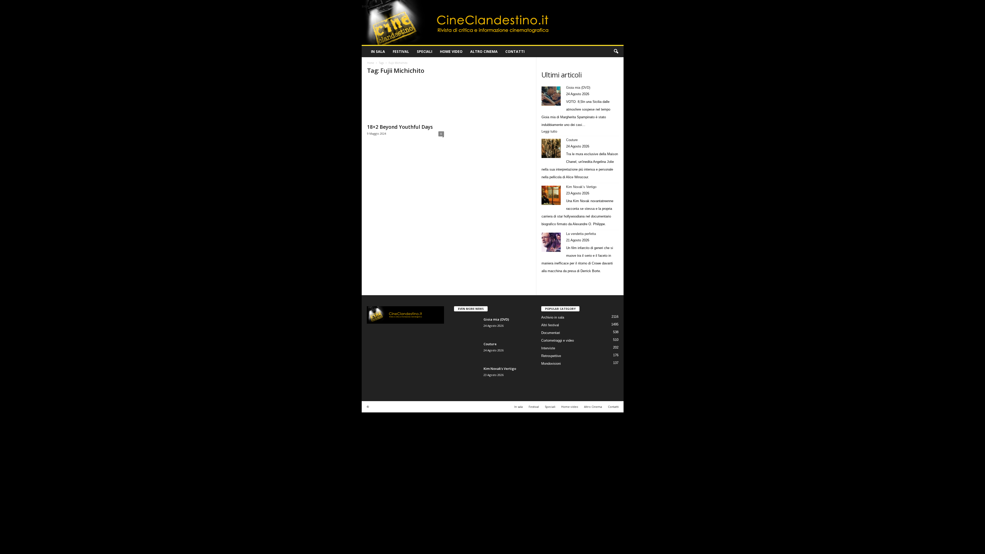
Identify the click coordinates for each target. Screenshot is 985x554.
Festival (401, 51)
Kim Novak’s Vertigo (581, 187)
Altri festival (550, 325)
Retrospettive (551, 356)
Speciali (424, 51)
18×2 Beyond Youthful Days (400, 127)
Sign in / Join (372, 6)
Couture (572, 140)
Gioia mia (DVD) (578, 88)
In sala (378, 51)
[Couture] (551, 148)
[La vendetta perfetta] (551, 242)
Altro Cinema (484, 51)
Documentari (550, 333)
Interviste (548, 348)
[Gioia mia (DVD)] (551, 96)
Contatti (515, 51)
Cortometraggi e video (557, 340)
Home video (451, 51)
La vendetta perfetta (581, 234)
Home (370, 63)
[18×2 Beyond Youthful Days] (405, 100)
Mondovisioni (551, 363)
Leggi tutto (550, 132)
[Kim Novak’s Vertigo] (551, 195)
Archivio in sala (552, 317)
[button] (616, 51)
